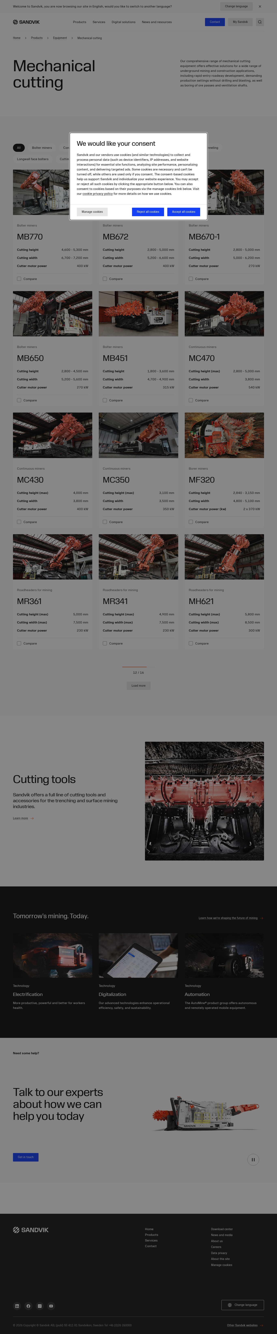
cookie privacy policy (98, 194)
